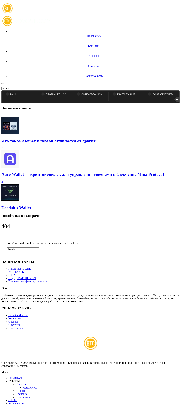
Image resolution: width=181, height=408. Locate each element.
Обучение (14, 324)
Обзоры (13, 321)
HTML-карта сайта (19, 268)
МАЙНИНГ (30, 387)
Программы (15, 328)
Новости (21, 384)
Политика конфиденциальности (27, 281)
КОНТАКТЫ (16, 271)
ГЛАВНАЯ (15, 377)
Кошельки (14, 318)
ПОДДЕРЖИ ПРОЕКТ (22, 278)
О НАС (12, 275)
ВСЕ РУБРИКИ (18, 315)
